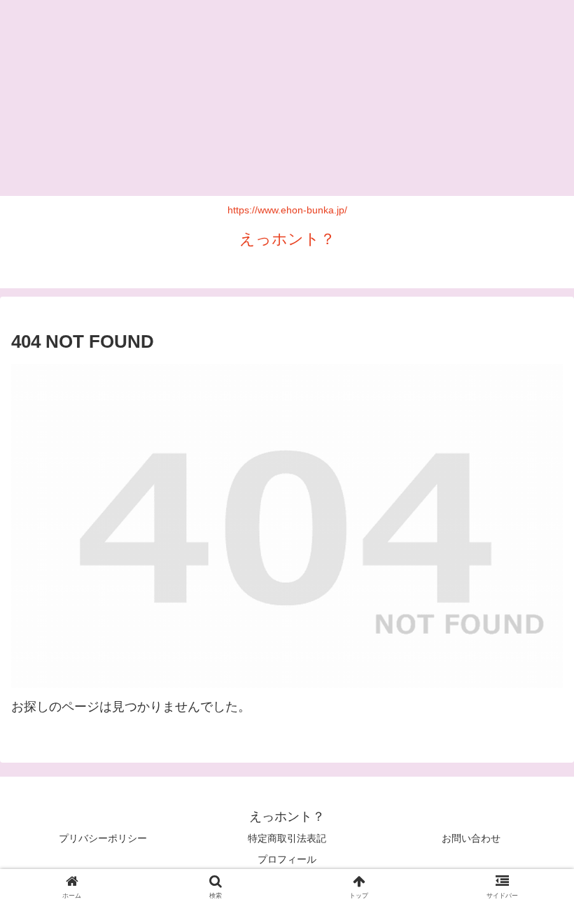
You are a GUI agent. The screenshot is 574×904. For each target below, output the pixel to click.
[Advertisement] (287, 98)
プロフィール (287, 859)
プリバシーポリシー (103, 838)
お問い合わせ (471, 838)
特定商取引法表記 (287, 838)
